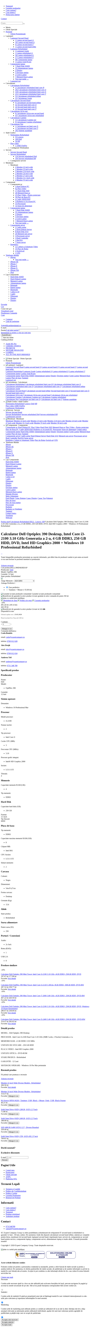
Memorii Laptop (16, 281)
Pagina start (5, 522)
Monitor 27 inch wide (24, 176)
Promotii (9, 32)
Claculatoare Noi (16, 124)
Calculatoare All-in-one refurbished (29, 116)
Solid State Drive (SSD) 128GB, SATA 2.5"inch (19, 1109)
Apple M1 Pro (11, 344)
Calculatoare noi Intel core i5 (26, 126)
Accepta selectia (7, 1322)
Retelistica (14, 244)
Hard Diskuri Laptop (18, 279)
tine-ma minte (8, 338)
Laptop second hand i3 (24, 40)
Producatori (10, 1172)
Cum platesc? (11, 12)
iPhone (13, 257)
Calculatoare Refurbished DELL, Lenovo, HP (27, 522)
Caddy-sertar (20, 227)
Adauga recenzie (7, 566)
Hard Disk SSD (22, 191)
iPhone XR (14, 270)
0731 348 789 (12, 666)
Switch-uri (19, 251)
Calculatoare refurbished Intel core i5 (30, 92)
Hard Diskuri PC (22, 186)
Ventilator (9, 515)
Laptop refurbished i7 (24, 57)
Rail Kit (19, 240)
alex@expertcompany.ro (15, 649)
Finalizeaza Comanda (9, 313)
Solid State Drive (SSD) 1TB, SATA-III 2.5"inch (19, 1136)
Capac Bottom (20, 498)
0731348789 (10, 1226)
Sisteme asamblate (23, 131)
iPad (12, 272)
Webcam (9, 518)
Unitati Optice (11, 513)
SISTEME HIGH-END (15, 350)
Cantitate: (4, 622)
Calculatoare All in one (19, 111)
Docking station (21, 73)
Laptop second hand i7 (24, 45)
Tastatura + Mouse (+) (20, 590)
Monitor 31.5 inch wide (24, 178)
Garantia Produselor (13, 1195)
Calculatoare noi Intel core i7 (26, 128)
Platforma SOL (11, 1179)
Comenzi (9, 319)
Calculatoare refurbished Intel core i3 (30, 90)
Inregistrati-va (16, 325)
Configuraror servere (13, 417)
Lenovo (19, 137)
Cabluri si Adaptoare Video (26, 247)
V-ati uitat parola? (12, 330)
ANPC (8, 1177)
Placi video (14, 143)
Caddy (12, 294)
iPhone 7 (13, 264)
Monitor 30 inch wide (59, 423)
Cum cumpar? (11, 10)
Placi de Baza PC (23, 197)
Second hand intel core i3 (25, 105)
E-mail (3, 328)
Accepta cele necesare (10, 1320)
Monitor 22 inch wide (24, 167)
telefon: (4, 641)
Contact (4, 19)
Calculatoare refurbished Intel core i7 (30, 94)
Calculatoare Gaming (18, 118)
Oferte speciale (11, 1175)
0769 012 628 (12, 641)
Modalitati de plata (10, 600)
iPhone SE (14, 262)
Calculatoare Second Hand (20, 100)
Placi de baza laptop (13, 503)
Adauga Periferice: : (8, 583)
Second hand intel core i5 (25, 107)
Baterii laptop (15, 287)
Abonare (5, 1160)
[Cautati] (24, 23)
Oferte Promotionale (18, 34)
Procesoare (20, 204)
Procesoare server (22, 236)
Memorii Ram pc (22, 193)
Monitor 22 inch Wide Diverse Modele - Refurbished (21, 1083)
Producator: (5, 570)
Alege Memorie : (7, 581)
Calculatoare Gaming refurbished (28, 122)
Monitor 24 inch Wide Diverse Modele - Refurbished (21, 1092)
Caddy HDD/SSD (22, 199)
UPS (17, 253)
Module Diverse (12, 494)
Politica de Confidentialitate (16, 1191)
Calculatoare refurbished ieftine (28, 96)
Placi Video (20, 189)
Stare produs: (6, 576)
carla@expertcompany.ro (15, 637)
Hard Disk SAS (21, 232)
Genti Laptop (21, 75)
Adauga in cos (7, 629)
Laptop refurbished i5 (24, 55)
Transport (9, 6)
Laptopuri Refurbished (18, 49)
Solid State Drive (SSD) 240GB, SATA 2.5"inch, (19, 1118)
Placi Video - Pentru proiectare (27, 195)
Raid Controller (21, 238)
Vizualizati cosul (7, 311)
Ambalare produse (12, 1216)
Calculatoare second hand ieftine (28, 103)
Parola (3, 330)
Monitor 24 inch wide (24, 174)
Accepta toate (6, 1325)
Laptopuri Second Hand (19, 38)
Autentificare (6, 325)
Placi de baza (16, 378)
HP (17, 141)
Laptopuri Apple (22, 51)
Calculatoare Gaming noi (25, 120)
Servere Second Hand (18, 152)
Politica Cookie (11, 1193)
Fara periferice (14, 587)
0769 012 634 (12, 653)
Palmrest (49, 498)
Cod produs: (5, 568)
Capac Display (31, 498)
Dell (18, 139)
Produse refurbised (13, 1214)
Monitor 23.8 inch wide (24, 171)
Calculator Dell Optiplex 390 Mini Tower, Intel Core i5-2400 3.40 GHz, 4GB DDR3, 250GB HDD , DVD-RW (43, 1019)
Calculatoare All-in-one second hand (29, 113)
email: (3, 637)
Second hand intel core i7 (25, 109)
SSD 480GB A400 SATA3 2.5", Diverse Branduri (20, 1127)
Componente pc (12, 427)
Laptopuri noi (15, 81)
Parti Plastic (10, 498)
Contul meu (10, 1170)
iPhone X (14, 268)
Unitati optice (82, 429)
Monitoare (9, 421)
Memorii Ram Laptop (24, 77)
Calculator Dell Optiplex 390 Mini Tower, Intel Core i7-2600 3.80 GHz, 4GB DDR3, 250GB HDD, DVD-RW (43, 996)
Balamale (13, 285)
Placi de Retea (21, 249)
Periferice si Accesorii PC (25, 202)
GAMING (10, 352)
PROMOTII (10, 348)
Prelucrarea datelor (13, 15)
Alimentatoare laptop (24, 68)
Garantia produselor (13, 8)
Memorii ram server (23, 234)
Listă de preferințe (12, 321)
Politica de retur (26, 600)
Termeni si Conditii (13, 1189)
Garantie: (4, 574)
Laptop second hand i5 (25, 42)
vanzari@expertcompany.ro (16, 1229)
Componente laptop (23, 60)
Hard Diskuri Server (23, 229)
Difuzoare (14, 296)
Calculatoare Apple (23, 98)
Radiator (9, 507)
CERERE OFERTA (13, 346)
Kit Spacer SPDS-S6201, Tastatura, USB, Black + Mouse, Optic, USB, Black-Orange (33, 1101)
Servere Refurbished (18, 154)
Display (18, 70)
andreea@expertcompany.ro (16, 662)
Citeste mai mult (7, 1277)
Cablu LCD (14, 292)
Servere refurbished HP (25, 159)
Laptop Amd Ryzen (23, 62)
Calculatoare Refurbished (19, 85)
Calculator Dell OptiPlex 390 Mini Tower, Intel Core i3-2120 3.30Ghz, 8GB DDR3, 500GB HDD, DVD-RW (42, 985)
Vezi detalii (12, 978)
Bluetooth (14, 290)
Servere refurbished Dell (26, 156)
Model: (4, 572)
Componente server (17, 225)
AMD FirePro (21, 146)
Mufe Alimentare (12, 496)
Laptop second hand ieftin (25, 47)
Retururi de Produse (13, 1198)
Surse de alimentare (23, 206)
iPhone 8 (13, 266)
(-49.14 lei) (13, 605)
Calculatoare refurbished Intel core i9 (29, 88)
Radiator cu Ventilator (14, 509)
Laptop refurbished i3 (24, 53)
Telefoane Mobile (12, 255)
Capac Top (42, 498)
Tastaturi (25, 378)
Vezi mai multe (22, 79)
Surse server (20, 242)
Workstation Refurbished (19, 135)
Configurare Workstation (15, 408)
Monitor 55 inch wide (24, 180)
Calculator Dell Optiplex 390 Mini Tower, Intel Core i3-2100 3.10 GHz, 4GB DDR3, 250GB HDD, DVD (41, 974)
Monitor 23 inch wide (24, 169)
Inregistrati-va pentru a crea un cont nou (16, 333)
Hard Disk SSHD (22, 66)
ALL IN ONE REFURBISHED (18, 354)
